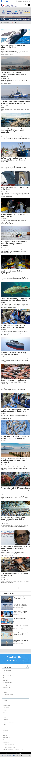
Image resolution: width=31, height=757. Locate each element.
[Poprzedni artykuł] (10, 588)
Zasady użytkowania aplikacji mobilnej (13, 749)
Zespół (5, 735)
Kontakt (5, 728)
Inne (4, 689)
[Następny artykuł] (13, 588)
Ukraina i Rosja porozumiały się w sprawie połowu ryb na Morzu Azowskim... (14, 131)
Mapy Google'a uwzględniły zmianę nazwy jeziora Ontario (21, 633)
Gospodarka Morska (8, 694)
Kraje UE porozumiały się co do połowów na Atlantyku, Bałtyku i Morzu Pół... (13, 519)
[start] (7, 588)
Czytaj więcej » (19, 755)
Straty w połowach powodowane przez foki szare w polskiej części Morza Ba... (13, 382)
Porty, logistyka (7, 675)
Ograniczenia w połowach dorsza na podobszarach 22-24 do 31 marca (15, 410)
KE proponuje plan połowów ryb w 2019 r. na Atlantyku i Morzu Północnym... (14, 243)
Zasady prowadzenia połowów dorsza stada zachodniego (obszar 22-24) (15, 299)
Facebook (5, 719)
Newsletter (6, 715)
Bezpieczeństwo (7, 682)
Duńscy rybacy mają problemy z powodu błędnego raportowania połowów (13, 160)
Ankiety (5, 710)
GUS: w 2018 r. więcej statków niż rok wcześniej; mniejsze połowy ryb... (15, 102)
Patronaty (5, 740)
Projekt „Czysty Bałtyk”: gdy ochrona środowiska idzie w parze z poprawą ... (15, 490)
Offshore (5, 673)
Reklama (5, 730)
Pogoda (5, 712)
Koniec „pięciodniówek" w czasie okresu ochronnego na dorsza (13, 326)
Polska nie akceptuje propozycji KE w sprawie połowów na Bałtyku (15, 547)
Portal (4, 732)
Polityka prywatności (8, 744)
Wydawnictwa (6, 737)
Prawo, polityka (7, 685)
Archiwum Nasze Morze (9, 722)
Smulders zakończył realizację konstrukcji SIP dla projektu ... (20, 612)
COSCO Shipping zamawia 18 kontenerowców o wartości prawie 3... (21, 620)
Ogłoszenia (6, 707)
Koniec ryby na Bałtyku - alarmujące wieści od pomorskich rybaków (15, 437)
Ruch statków (6, 705)
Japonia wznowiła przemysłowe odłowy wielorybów (13, 46)
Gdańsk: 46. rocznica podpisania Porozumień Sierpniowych (20, 626)
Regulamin (6, 742)
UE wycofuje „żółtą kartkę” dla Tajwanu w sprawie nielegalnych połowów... (13, 74)
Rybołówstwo (6, 687)
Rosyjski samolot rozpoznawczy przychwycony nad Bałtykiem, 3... (21, 604)
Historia (5, 692)
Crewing (5, 700)
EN (15, 4)
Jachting (5, 680)
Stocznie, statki (7, 670)
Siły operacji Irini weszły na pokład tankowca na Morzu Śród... (21, 597)
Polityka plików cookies (9, 747)
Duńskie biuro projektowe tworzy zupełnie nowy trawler (13, 354)
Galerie (5, 717)
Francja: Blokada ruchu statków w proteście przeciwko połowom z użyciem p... (14, 461)
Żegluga (5, 678)
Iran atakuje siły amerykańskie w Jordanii (20, 640)
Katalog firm (6, 703)
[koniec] (17, 588)
